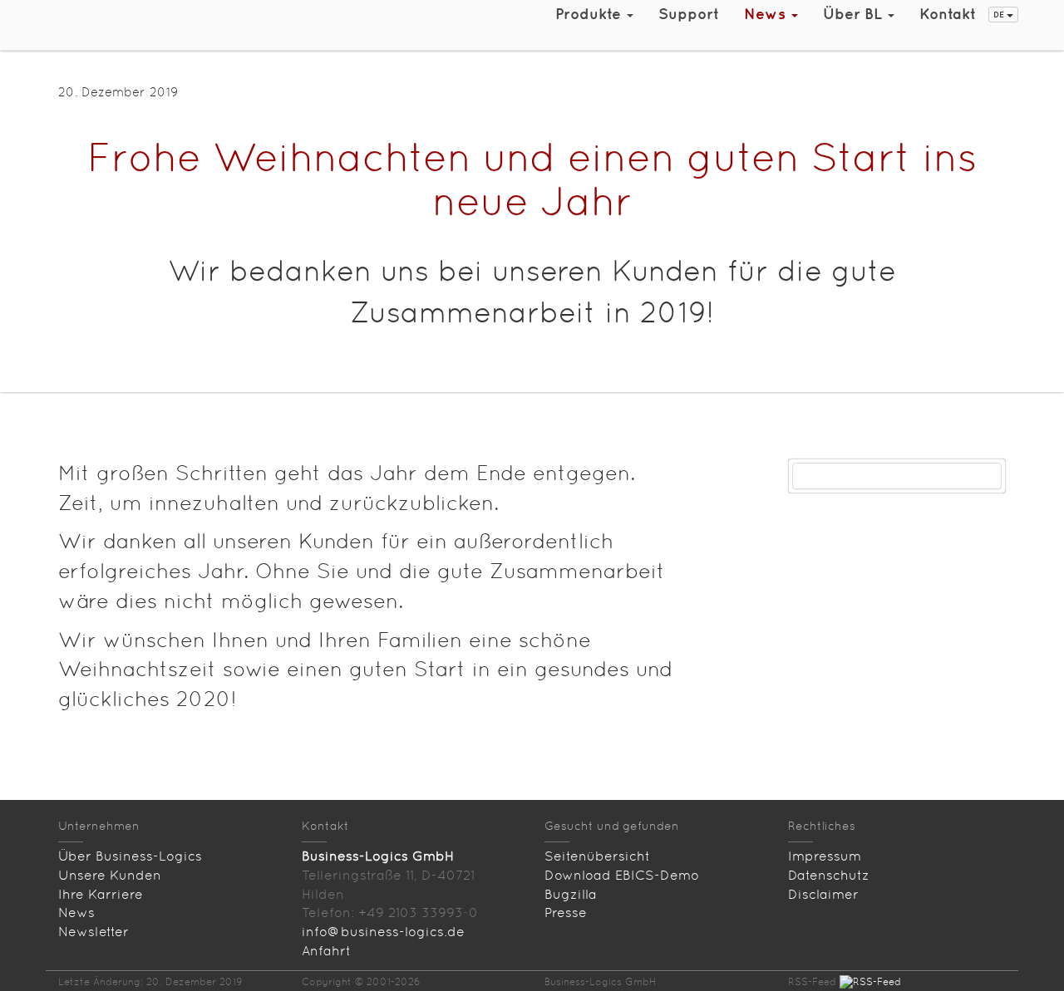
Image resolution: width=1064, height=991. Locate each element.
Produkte (590, 13)
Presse (565, 912)
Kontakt (947, 13)
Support (688, 13)
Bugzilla (570, 894)
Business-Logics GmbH (378, 856)
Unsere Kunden (109, 875)
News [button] (767, 13)
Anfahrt (326, 951)
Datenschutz (828, 875)
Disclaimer (823, 894)
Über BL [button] (854, 13)
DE (1000, 14)
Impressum (824, 856)
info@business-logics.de (383, 931)
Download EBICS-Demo (621, 875)
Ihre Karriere (100, 894)
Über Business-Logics (130, 856)
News (76, 912)
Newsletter (93, 931)
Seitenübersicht (597, 856)
